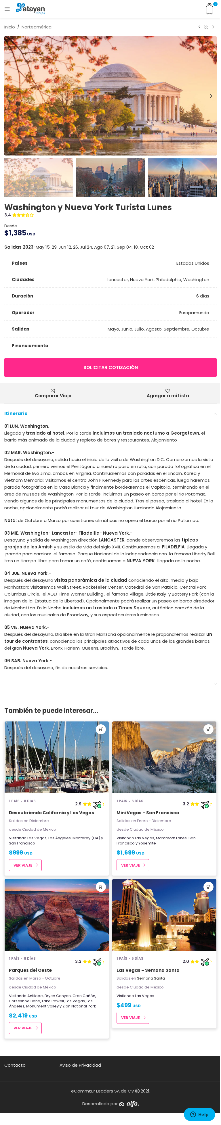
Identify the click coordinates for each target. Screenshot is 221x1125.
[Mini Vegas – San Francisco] (164, 757)
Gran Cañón (84, 996)
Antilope (35, 996)
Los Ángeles (59, 838)
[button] (10, 96)
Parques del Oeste (30, 970)
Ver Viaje (23, 865)
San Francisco (22, 843)
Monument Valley (42, 1006)
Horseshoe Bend (24, 1001)
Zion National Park (79, 1006)
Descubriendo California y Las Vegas (51, 813)
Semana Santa (151, 978)
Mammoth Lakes (171, 838)
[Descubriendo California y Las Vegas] (57, 757)
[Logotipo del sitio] (30, 8)
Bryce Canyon (58, 996)
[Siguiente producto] (213, 27)
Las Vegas (37, 838)
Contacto (15, 1065)
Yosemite (147, 843)
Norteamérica (37, 27)
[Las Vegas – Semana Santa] (164, 915)
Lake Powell (53, 1001)
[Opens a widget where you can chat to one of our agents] (199, 1115)
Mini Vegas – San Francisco (148, 813)
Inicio (9, 27)
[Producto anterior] (199, 27)
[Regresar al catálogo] (206, 27)
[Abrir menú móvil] (7, 9)
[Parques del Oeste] (57, 915)
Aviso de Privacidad (80, 1065)
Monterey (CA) (86, 838)
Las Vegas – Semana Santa (148, 970)
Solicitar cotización (110, 367)
